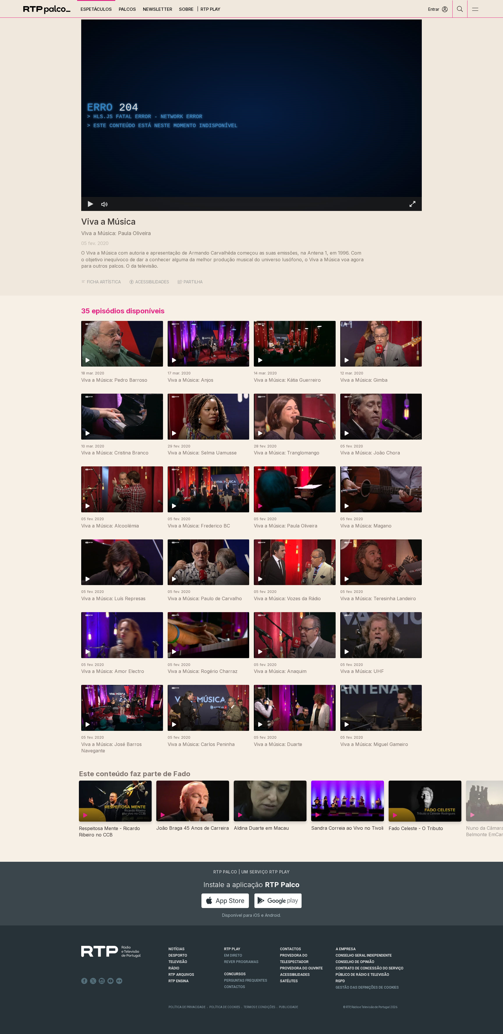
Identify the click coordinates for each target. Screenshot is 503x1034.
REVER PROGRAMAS (241, 962)
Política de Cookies (224, 1007)
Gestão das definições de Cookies (367, 987)
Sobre (186, 9)
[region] (251, 115)
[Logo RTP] (106, 951)
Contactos (234, 987)
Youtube (110, 981)
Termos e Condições (259, 1007)
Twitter (93, 981)
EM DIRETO (233, 955)
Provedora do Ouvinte (301, 968)
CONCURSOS (235, 974)
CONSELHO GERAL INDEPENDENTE (364, 955)
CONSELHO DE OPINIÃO (355, 962)
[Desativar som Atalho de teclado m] (104, 204)
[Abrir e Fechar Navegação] (475, 9)
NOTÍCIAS (177, 949)
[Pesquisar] (460, 8)
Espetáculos (96, 9)
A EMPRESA (346, 949)
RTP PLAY (232, 949)
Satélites (289, 981)
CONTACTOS (290, 949)
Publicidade (288, 1007)
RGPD (340, 981)
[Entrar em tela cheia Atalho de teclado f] (412, 204)
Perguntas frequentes (245, 980)
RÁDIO (174, 968)
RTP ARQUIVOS (181, 975)
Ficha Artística (104, 281)
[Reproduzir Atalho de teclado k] (91, 204)
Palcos (127, 9)
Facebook (84, 981)
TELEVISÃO (178, 962)
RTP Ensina (179, 981)
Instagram (102, 981)
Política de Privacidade (187, 1007)
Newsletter (157, 9)
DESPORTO (178, 955)
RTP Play (210, 9)
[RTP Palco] (46, 9)
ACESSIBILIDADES (152, 281)
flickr (119, 981)
